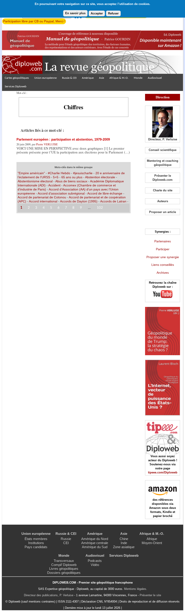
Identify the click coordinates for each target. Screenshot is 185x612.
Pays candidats (36, 547)
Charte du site (162, 190)
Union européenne (45, 77)
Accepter (97, 13)
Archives (163, 272)
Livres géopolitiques (63, 568)
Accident (54, 185)
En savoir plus (75, 13)
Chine (124, 539)
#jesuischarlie (82, 173)
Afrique (152, 539)
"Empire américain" (31, 173)
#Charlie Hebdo (59, 173)
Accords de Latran (113, 201)
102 (100, 208)
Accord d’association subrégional (61, 193)
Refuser (113, 13)
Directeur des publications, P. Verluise (48, 595)
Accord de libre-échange (104, 193)
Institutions (36, 543)
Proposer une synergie (162, 257)
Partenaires (162, 241)
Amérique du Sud (94, 547)
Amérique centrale (94, 543)
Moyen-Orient (152, 543)
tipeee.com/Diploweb (162, 472)
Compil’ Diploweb (63, 565)
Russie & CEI (69, 77)
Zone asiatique (123, 547)
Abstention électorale (100, 177)
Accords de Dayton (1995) (78, 201)
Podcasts (95, 561)
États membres (36, 539)
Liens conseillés (162, 265)
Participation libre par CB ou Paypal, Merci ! (34, 21)
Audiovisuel (155, 77)
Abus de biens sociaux (71, 181)
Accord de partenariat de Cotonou (42, 197)
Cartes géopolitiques (17, 77)
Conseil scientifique (162, 150)
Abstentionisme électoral (35, 181)
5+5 (55, 177)
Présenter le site (150, 595)
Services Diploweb (15, 86)
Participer (162, 249)
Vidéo (95, 565)
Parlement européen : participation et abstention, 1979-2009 (63, 139)
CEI (66, 543)
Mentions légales (135, 589)
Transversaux (64, 561)
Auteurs (162, 201)
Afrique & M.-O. (118, 77)
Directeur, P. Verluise (162, 139)
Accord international (43, 201)
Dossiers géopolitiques (64, 573)
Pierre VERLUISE (47, 144)
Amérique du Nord (94, 539)
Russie (66, 539)
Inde (124, 543)
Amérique (88, 77)
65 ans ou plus (71, 177)
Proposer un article (162, 212)
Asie (101, 77)
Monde (138, 77)
